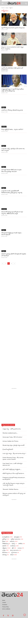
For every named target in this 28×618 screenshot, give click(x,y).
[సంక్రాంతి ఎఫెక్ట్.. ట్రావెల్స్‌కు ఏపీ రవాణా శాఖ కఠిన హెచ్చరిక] (14, 140)
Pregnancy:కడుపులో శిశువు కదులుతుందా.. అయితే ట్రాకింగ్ (14, 478)
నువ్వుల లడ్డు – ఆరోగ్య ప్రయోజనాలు (12, 429)
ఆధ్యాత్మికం (4, 209)
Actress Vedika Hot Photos (10, 441)
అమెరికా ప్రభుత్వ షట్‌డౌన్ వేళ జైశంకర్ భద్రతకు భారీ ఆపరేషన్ (13, 254)
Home (2, 8)
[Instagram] (13, 616)
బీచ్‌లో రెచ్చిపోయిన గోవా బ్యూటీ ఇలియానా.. (14, 473)
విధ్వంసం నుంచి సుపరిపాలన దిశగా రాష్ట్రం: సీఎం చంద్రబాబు (12, 48)
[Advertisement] (14, 329)
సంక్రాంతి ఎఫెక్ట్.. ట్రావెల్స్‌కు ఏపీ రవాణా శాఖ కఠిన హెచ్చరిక (13, 149)
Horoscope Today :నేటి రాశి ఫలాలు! (12, 437)
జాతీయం (4, 65)
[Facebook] (3, 616)
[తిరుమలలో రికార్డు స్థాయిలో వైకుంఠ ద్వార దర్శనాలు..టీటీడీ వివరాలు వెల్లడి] (14, 203)
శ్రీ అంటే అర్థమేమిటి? (8, 449)
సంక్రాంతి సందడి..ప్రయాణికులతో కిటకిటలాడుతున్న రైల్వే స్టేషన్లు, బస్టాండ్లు (11, 191)
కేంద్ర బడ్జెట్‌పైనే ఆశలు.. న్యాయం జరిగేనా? (12, 129)
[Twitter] (8, 616)
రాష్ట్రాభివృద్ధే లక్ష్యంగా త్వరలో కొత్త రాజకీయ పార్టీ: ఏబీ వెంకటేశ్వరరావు (12, 90)
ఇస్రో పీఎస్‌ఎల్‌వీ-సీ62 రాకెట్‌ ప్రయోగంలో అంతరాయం (12, 69)
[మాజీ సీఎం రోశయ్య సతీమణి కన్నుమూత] (14, 102)
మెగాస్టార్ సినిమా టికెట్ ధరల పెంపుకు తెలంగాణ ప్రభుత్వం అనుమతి (11, 170)
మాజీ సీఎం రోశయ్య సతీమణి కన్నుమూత (12, 110)
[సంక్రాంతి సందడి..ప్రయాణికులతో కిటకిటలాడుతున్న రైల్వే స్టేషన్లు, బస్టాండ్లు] (14, 182)
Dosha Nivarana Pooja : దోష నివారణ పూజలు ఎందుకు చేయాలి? (13, 458)
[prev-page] (2, 263)
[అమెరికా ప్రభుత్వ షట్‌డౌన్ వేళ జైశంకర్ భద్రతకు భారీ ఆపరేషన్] (14, 245)
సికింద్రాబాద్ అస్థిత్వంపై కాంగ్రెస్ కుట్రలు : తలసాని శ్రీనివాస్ (11, 233)
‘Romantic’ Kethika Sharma (10, 489)
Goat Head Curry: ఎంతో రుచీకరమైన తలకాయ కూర (12, 464)
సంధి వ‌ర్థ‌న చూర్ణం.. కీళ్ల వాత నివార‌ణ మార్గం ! (14, 453)
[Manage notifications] (24, 615)
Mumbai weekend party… (10, 433)
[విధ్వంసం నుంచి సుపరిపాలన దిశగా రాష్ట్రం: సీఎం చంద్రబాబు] (14, 39)
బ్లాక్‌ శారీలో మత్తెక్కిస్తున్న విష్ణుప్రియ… (12, 469)
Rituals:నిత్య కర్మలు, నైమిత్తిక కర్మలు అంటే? (14, 445)
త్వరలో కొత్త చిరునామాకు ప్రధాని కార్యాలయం (13, 27)
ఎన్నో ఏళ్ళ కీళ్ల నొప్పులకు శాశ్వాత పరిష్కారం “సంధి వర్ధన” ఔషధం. (14, 484)
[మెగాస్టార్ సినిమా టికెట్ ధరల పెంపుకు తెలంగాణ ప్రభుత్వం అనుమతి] (14, 161)
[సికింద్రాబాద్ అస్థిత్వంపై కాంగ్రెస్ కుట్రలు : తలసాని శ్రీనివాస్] (14, 224)
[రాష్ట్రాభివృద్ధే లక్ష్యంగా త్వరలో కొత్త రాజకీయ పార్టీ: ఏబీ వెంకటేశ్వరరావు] (14, 81)
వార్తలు (7, 8)
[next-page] (14, 263)
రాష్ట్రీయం (4, 25)
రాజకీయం (4, 86)
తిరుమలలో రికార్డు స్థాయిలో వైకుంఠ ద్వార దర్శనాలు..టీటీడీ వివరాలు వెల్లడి (12, 212)
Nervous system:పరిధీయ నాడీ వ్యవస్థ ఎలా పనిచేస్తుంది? (14, 494)
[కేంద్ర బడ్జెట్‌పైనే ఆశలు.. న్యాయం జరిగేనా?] (14, 121)
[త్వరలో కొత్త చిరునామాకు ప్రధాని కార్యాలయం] (14, 19)
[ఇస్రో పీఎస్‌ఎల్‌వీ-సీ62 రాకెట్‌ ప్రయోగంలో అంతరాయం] (14, 60)
